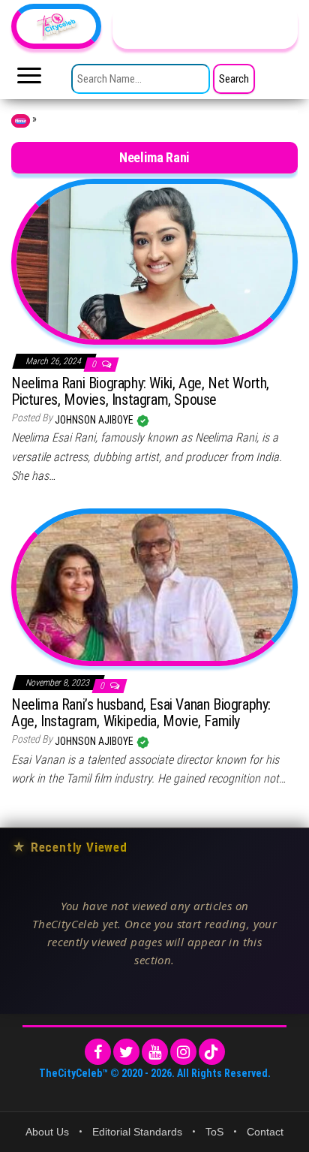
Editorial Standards (137, 1132)
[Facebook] (98, 1052)
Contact (265, 1132)
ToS (215, 1132)
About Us (47, 1132)
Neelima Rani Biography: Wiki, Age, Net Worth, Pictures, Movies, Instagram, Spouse (140, 391)
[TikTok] (212, 1052)
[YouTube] (155, 1052)
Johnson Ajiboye (95, 420)
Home (20, 121)
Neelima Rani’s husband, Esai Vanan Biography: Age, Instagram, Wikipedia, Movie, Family (141, 712)
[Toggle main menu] (29, 80)
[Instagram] (183, 1052)
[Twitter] (126, 1052)
